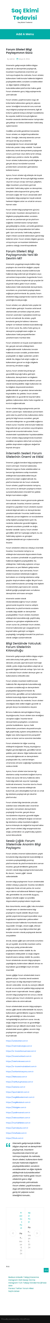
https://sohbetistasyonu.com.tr (19, 1071)
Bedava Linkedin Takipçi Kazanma (23, 1277)
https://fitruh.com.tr (14, 1138)
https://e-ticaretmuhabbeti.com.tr (21, 1066)
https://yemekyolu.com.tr (17, 1128)
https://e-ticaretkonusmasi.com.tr (21, 1051)
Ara (7, 1266)
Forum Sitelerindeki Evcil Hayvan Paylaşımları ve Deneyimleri (20, 1236)
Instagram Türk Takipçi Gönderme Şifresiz (27, 1282)
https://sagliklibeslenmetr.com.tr (20, 1097)
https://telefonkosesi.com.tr (18, 1061)
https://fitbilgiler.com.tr (16, 1107)
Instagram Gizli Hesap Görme (21, 1280)
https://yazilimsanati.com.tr (18, 1112)
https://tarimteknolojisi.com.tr (19, 1046)
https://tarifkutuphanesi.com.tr (19, 1082)
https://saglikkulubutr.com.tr (18, 1102)
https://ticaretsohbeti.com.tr (18, 1056)
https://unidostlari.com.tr (17, 1041)
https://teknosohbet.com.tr (18, 1117)
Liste (10, 1285)
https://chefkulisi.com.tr (16, 1133)
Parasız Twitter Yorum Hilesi (20, 1288)
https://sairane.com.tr (15, 1087)
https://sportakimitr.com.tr (17, 1092)
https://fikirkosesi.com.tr (16, 1076)
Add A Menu (25, 34)
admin (12, 59)
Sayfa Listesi (13, 1291)
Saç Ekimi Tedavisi (25, 14)
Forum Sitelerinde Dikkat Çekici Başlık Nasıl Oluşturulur (29, 1230)
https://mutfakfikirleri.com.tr (18, 1123)
